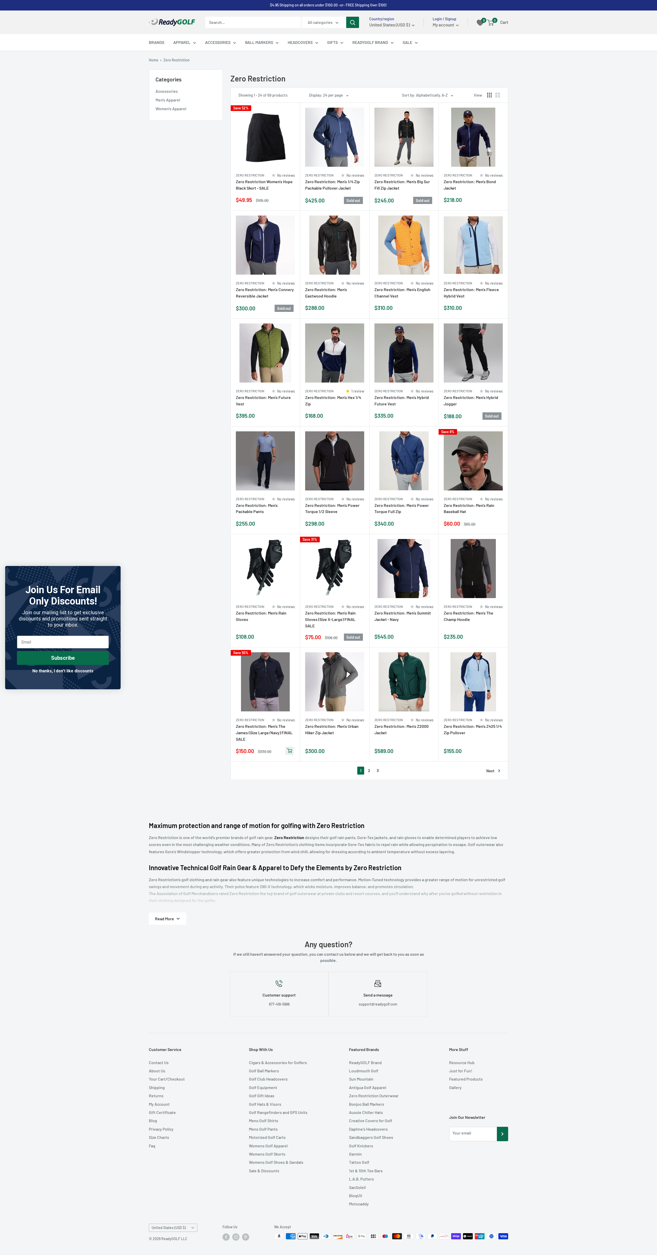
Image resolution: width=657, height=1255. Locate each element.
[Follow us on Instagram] (235, 1236)
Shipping (157, 1087)
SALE (407, 42)
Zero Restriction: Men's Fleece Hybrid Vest (471, 292)
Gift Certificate (162, 1112)
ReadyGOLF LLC (174, 1239)
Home (153, 60)
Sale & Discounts (264, 1170)
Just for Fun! (460, 1070)
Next (490, 770)
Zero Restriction (176, 60)
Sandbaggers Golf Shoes (371, 1137)
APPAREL (181, 42)
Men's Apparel (168, 99)
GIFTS (332, 42)
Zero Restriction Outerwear (374, 1095)
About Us (157, 1070)
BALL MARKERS (259, 42)
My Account (159, 1104)
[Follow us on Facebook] (226, 1236)
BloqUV (355, 1195)
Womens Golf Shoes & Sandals (276, 1162)
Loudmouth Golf (363, 1070)
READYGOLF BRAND (370, 42)
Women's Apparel (171, 108)
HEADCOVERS (300, 42)
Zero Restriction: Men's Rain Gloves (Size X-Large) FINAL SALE (330, 619)
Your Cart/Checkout (167, 1078)
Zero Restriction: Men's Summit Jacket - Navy (402, 616)
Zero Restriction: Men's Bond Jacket (470, 184)
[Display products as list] (498, 95)
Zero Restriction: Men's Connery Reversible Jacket (265, 292)
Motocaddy (359, 1203)
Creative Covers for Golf (370, 1120)
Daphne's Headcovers (368, 1129)
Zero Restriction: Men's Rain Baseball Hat (469, 508)
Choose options (289, 200)
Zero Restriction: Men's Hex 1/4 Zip (333, 400)
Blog (153, 1120)
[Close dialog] (114, 572)
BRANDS (156, 42)
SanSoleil (357, 1187)
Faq (152, 1145)
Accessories (167, 91)
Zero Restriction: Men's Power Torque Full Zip (401, 508)
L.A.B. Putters (361, 1178)
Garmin (355, 1153)
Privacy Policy (161, 1129)
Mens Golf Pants (263, 1129)
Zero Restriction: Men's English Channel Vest (402, 292)
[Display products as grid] (489, 95)
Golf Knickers (361, 1145)
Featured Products (466, 1078)
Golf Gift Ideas (261, 1095)
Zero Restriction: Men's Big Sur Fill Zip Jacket (402, 184)
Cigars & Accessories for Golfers (278, 1062)
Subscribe (63, 658)
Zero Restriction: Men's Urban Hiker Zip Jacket (332, 729)
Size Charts (159, 1137)
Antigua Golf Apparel (367, 1087)
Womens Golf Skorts (267, 1153)
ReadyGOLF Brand (365, 1062)
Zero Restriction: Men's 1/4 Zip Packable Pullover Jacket (332, 184)
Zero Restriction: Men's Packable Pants (257, 508)
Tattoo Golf (359, 1162)
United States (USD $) (169, 1227)
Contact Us (159, 1062)
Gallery (455, 1087)
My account (444, 24)
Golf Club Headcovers (268, 1078)
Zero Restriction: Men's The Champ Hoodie (468, 616)
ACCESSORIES (217, 42)
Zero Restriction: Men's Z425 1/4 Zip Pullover (473, 729)
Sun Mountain (361, 1078)
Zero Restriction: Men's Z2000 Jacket (401, 729)
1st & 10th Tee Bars (366, 1170)
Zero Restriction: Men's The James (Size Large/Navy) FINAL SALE (264, 732)
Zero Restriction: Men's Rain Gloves (261, 616)
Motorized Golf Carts (267, 1137)
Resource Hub (462, 1062)
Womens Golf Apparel (268, 1145)
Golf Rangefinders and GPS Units (278, 1112)
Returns (156, 1095)
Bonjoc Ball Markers (366, 1104)
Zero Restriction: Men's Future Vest (263, 400)
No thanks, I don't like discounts (62, 670)
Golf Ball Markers (264, 1070)
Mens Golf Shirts (263, 1120)
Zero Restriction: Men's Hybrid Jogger (471, 400)
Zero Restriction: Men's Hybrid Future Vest (401, 400)
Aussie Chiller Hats (366, 1112)
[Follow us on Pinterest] (245, 1236)
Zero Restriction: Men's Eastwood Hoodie (326, 292)
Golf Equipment (263, 1087)
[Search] (352, 22)
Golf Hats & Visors (265, 1104)
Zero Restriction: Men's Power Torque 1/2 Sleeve (332, 508)
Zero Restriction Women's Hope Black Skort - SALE (264, 184)
